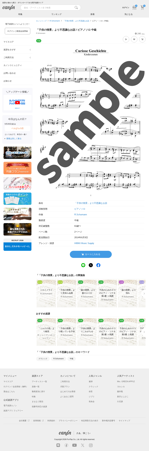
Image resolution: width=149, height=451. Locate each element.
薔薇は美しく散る (14, 138)
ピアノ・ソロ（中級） (101, 21)
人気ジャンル (95, 376)
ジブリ (91, 396)
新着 (93, 14)
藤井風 (120, 391)
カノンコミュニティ (12, 65)
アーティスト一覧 (39, 381)
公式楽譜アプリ (11, 400)
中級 (71, 359)
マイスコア (8, 42)
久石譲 (120, 401)
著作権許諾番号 (108, 421)
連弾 (91, 381)
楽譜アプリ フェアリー (13, 411)
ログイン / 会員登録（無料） (15, 386)
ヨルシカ (121, 386)
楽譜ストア (37, 376)
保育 (91, 391)
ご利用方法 (8, 57)
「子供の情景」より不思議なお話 (76, 21)
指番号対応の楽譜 (39, 406)
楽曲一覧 (35, 386)
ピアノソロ (79, 209)
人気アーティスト (126, 376)
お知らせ (7, 81)
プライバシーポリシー (68, 421)
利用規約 (51, 421)
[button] (126, 39)
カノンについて (68, 376)
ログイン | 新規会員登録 (17, 31)
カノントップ (41, 21)
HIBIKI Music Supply (84, 243)
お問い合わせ (9, 73)
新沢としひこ (122, 396)
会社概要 (22, 421)
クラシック (43, 359)
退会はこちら (9, 391)
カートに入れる (92, 254)
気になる (129, 14)
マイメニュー (10, 376)
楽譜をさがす (9, 49)
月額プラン (65, 386)
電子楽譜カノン (10, 405)
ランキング (56, 14)
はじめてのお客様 (67, 391)
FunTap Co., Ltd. (73, 439)
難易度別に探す (38, 391)
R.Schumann (55, 21)
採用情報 (37, 421)
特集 (20, 14)
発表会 (91, 401)
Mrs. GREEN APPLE (126, 381)
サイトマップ (124, 421)
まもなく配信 (37, 401)
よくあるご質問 (66, 396)
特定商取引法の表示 (89, 421)
